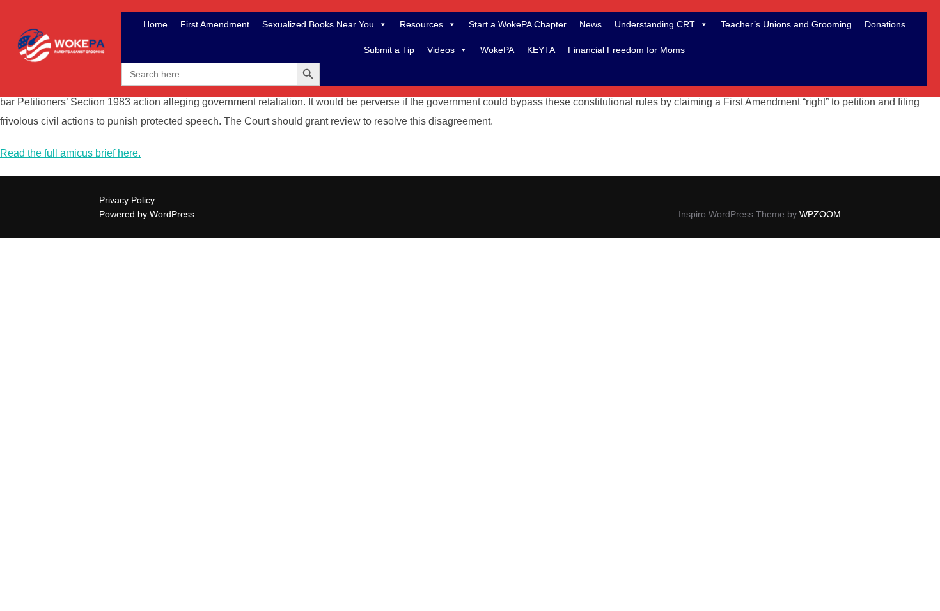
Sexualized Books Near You (318, 24)
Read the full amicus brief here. (70, 153)
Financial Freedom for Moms (626, 50)
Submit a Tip (389, 50)
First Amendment (214, 24)
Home (155, 24)
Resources (421, 24)
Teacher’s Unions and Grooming (786, 24)
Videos (441, 50)
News (590, 24)
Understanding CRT (655, 24)
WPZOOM (820, 214)
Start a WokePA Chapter (518, 24)
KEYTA (541, 50)
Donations (885, 24)
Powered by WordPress (146, 214)
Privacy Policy (127, 200)
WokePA (497, 50)
